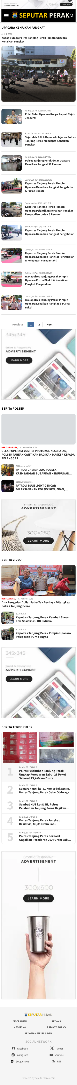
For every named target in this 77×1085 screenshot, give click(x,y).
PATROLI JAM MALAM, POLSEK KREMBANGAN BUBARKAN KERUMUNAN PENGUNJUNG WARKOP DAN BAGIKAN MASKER (42, 471)
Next (49, 325)
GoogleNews (22, 1061)
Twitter (59, 1049)
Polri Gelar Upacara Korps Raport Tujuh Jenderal (50, 116)
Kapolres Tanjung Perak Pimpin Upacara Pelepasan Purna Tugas (43, 635)
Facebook (22, 1049)
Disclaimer (20, 1021)
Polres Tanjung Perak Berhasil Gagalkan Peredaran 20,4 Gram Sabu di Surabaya (44, 838)
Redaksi (57, 1021)
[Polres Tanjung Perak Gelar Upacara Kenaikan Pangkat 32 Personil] (11, 163)
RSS (58, 1061)
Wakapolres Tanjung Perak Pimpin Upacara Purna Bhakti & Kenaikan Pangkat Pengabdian (46, 280)
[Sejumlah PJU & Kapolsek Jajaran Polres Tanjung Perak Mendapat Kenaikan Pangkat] (11, 139)
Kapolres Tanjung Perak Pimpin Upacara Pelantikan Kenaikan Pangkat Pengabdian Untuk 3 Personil (49, 210)
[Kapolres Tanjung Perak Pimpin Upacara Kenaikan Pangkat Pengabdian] (11, 233)
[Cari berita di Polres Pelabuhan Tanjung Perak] (72, 15)
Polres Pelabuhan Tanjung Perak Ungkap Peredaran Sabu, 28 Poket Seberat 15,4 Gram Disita (42, 774)
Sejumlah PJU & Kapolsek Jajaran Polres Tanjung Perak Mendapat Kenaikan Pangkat (50, 141)
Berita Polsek (9, 447)
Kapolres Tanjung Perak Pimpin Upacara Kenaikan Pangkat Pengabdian (49, 232)
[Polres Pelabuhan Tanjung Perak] (39, 15)
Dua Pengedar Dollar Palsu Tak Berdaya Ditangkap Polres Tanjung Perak (35, 604)
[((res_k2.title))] (38, 580)
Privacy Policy (56, 1027)
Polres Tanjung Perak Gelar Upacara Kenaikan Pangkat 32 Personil (47, 162)
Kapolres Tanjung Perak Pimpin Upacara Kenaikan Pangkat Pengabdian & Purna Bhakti (49, 187)
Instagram (22, 1055)
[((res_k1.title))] (38, 429)
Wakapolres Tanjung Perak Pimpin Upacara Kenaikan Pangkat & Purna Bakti (47, 303)
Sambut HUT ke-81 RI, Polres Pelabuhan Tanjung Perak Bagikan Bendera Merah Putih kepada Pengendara (42, 806)
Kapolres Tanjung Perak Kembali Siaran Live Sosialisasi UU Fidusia (43, 619)
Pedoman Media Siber (38, 1033)
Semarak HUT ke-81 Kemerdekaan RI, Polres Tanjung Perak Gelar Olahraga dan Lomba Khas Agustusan (44, 790)
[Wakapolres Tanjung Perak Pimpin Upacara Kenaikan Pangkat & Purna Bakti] (11, 302)
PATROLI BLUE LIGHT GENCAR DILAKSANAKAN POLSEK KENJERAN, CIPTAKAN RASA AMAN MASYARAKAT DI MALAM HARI (42, 487)
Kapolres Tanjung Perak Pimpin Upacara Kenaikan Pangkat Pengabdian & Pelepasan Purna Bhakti (49, 257)
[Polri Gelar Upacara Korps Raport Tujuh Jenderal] (11, 117)
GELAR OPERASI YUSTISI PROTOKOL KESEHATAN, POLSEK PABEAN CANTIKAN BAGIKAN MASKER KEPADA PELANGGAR (38, 454)
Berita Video (8, 598)
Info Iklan (19, 1027)
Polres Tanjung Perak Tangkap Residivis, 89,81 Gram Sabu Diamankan (39, 822)
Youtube (59, 1055)
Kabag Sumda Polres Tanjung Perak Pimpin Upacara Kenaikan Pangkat (34, 40)
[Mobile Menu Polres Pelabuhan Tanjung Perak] (6, 15)
